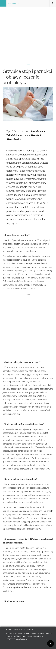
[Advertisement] (28, 28)
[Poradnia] (13, 3)
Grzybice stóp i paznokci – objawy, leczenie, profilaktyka (27, 76)
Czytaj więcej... (21, 638)
